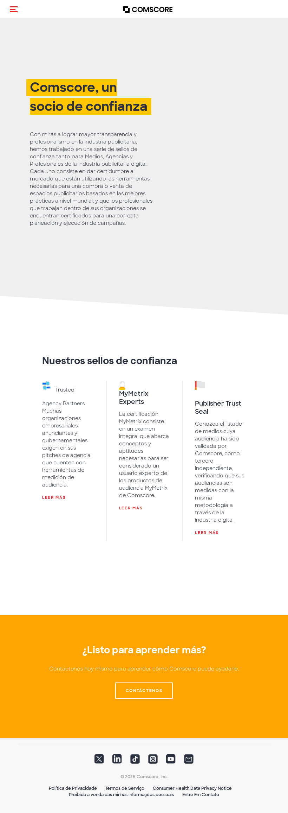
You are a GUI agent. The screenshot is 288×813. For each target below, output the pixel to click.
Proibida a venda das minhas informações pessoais (121, 795)
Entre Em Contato (200, 795)
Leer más (54, 497)
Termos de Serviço (124, 788)
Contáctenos (144, 690)
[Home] (147, 9)
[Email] (189, 761)
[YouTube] (171, 761)
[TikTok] (135, 761)
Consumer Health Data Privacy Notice (192, 788)
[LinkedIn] (117, 761)
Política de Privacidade (73, 788)
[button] (14, 9)
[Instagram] (153, 761)
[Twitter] (99, 761)
